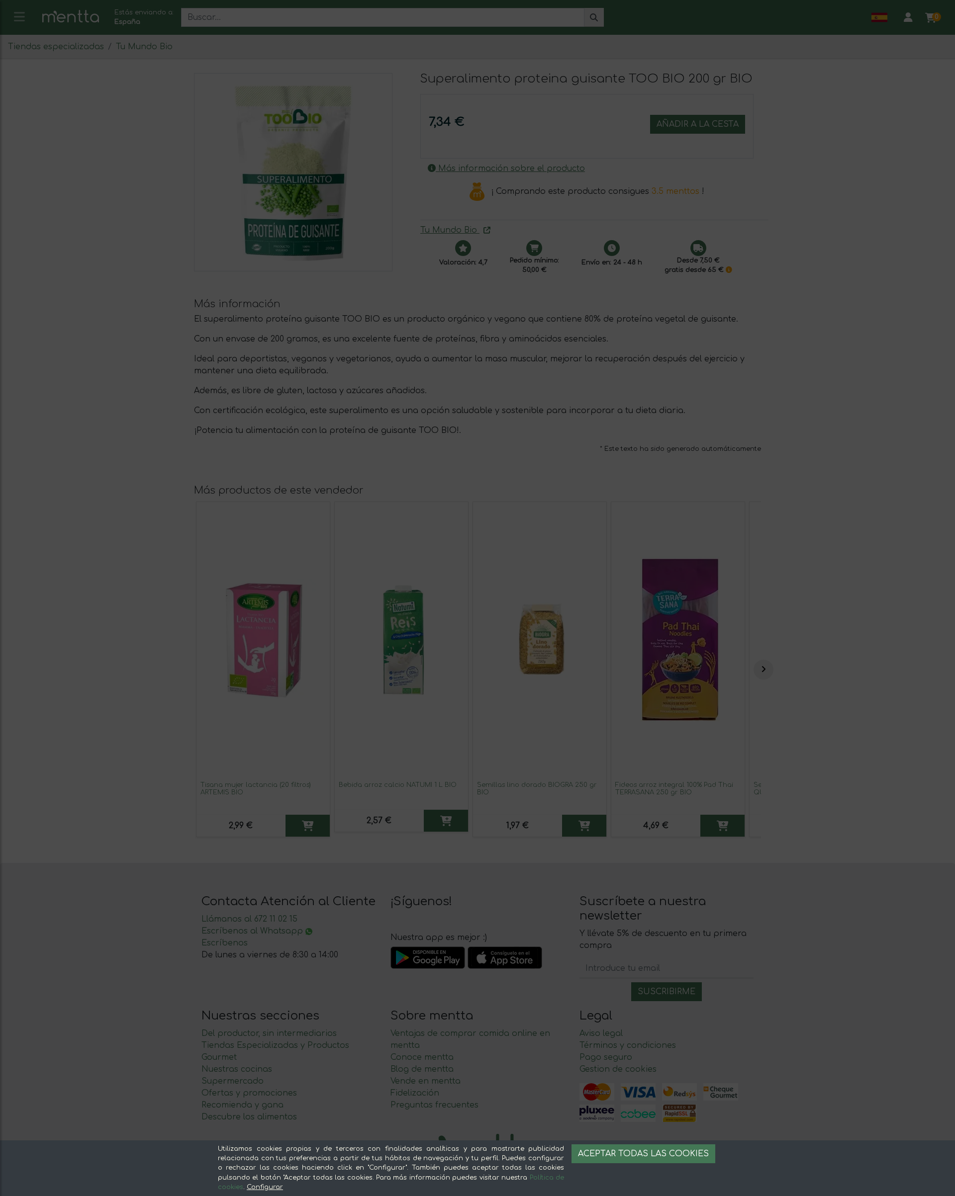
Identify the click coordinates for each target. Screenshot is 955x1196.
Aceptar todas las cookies (643, 1153)
